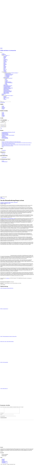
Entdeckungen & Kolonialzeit (9, 74)
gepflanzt (3, 116)
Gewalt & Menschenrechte (7, 86)
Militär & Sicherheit (6, 92)
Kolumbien (5, 64)
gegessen (3, 114)
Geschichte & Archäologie (7, 72)
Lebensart (6, 80)
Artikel (3, 106)
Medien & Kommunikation (8, 82)
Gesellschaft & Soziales (7, 87)
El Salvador (5, 61)
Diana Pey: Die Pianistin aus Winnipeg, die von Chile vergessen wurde (11, 141)
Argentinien (1, 203)
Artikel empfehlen (10, 202)
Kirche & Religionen (6, 93)
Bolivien (5, 56)
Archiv (1, 119)
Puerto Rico (5, 69)
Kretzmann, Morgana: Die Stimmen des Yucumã (8, 143)
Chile (4, 58)
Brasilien (5, 57)
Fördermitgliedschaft (6, 97)
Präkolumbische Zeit (8, 73)
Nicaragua (5, 66)
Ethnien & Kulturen (6, 77)
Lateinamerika (4, 150)
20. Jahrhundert (7, 75)
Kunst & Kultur (6, 78)
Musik (6, 83)
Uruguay (5, 70)
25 (1, 126)
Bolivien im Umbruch (5, 137)
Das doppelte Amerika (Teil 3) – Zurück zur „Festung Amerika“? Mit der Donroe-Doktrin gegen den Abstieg (16, 144)
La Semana (1, 202)
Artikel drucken (16, 202)
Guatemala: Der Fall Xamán (4, 136)
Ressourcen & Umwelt (7, 90)
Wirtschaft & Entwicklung (7, 88)
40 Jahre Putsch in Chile (5, 133)
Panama (5, 67)
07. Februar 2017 (2, 198)
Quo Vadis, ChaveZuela (5, 134)
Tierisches (5, 99)
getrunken (3, 115)
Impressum (5, 96)
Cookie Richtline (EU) (5, 462)
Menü (1, 52)
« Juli (1, 128)
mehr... (3, 146)
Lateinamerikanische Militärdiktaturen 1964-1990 (8, 132)
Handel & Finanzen (6, 89)
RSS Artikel (3, 153)
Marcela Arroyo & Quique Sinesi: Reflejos (7, 145)
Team (4, 98)
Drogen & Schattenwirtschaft (7, 91)
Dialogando (3, 107)
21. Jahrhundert (7, 76)
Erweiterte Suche (2, 102)
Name (1, 414)
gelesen (3, 112)
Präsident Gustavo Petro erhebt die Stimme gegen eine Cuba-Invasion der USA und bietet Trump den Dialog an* (17, 142)
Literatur (6, 81)
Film (6, 79)
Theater (6, 84)
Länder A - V (3, 55)
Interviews (3, 108)
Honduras (5, 63)
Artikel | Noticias (4, 157)
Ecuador (5, 60)
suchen (1, 101)
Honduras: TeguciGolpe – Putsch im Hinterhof (8, 135)
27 (3, 126)
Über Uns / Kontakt (4, 95)
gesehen (3, 113)
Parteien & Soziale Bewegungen (8, 85)
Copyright (3, 460)
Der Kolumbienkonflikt (5, 138)
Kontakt (3, 459)
